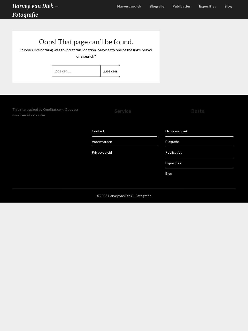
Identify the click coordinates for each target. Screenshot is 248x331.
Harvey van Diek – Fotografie (35, 10)
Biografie (157, 6)
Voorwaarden (102, 142)
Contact (98, 131)
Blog (228, 6)
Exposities (207, 6)
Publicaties (182, 6)
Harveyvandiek (129, 6)
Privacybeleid (102, 152)
